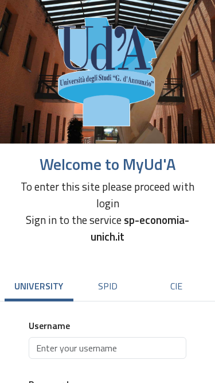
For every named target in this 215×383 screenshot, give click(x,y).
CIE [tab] (176, 286)
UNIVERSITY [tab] (38, 286)
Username (49, 325)
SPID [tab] (108, 286)
